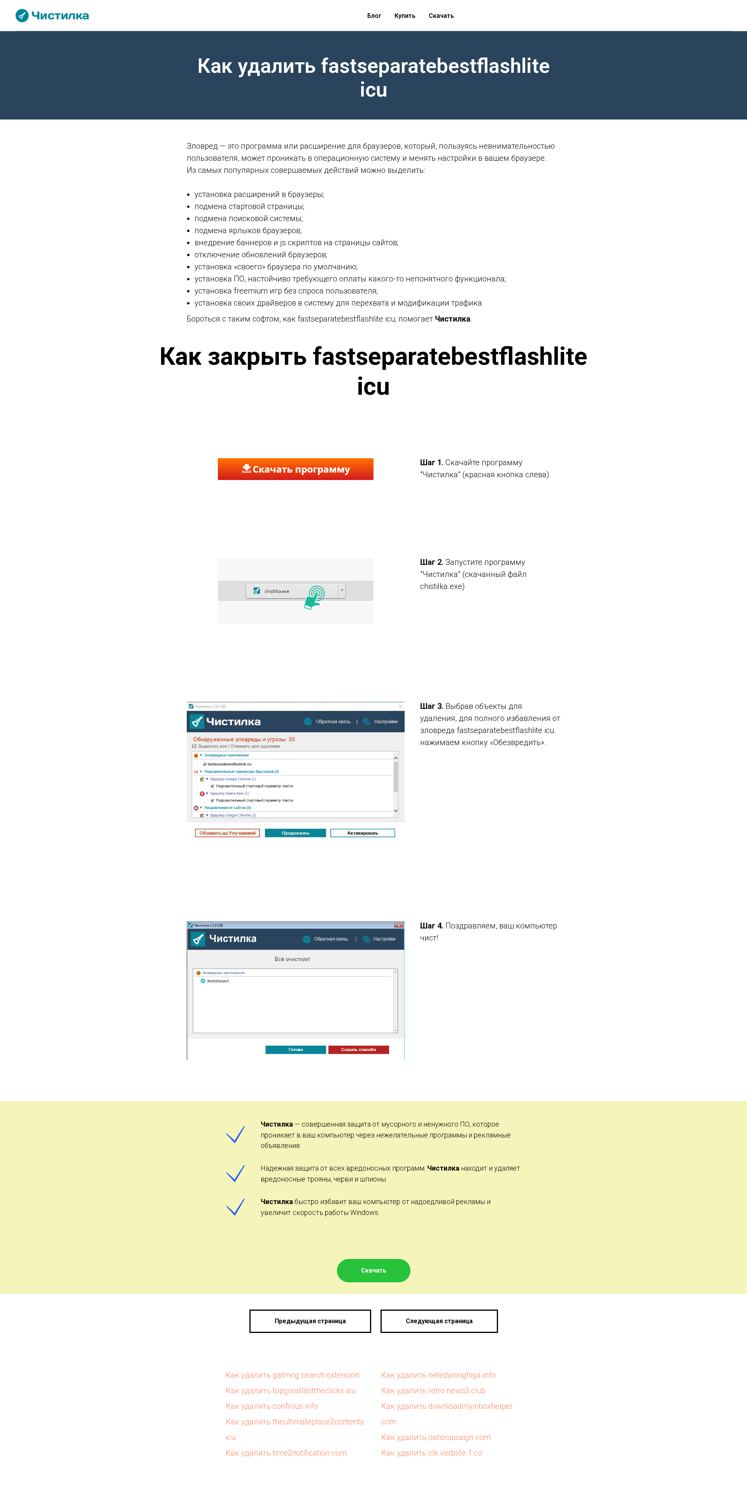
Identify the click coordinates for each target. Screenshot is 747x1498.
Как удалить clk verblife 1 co (431, 1453)
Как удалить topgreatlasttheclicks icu (291, 1390)
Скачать (441, 15)
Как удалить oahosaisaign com (436, 1437)
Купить (405, 15)
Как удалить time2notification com (286, 1453)
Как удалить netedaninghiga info (438, 1375)
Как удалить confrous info (272, 1406)
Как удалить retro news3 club (433, 1390)
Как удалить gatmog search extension (292, 1375)
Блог (374, 15)
